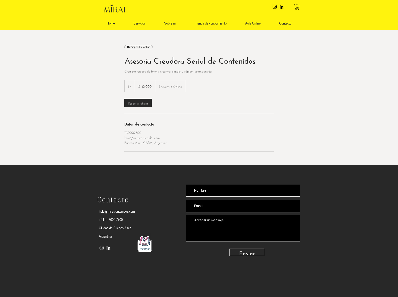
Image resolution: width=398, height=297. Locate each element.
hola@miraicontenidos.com (117, 211)
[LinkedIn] (108, 248)
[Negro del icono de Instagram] (274, 7)
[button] (211, 23)
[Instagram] (101, 248)
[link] (297, 7)
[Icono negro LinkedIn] (281, 7)
